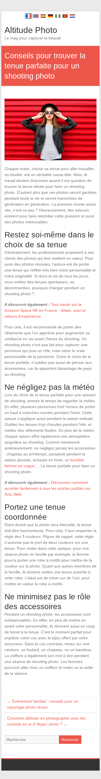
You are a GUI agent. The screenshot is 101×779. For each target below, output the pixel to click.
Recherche (70, 740)
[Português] (65, 16)
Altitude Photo (30, 30)
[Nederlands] (72, 16)
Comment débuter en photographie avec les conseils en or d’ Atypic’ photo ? (46, 721)
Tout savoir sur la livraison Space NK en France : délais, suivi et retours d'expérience (45, 310)
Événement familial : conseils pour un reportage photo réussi (42, 704)
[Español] (43, 16)
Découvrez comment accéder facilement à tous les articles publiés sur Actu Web (47, 488)
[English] (36, 16)
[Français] (28, 16)
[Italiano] (58, 16)
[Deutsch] (50, 16)
